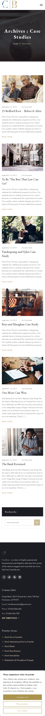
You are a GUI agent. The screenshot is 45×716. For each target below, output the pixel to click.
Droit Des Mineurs (12, 651)
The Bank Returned (13, 464)
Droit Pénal (9, 646)
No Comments (27, 107)
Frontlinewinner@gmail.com (19, 604)
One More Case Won (14, 393)
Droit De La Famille (13, 637)
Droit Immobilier (12, 655)
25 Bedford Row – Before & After (22, 111)
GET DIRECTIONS (10, 618)
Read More (7, 137)
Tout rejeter (23, 711)
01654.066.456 (15, 609)
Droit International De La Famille (19, 642)
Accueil (15, 44)
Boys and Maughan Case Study (20, 324)
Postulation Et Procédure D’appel (19, 660)
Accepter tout (22, 697)
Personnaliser (22, 704)
